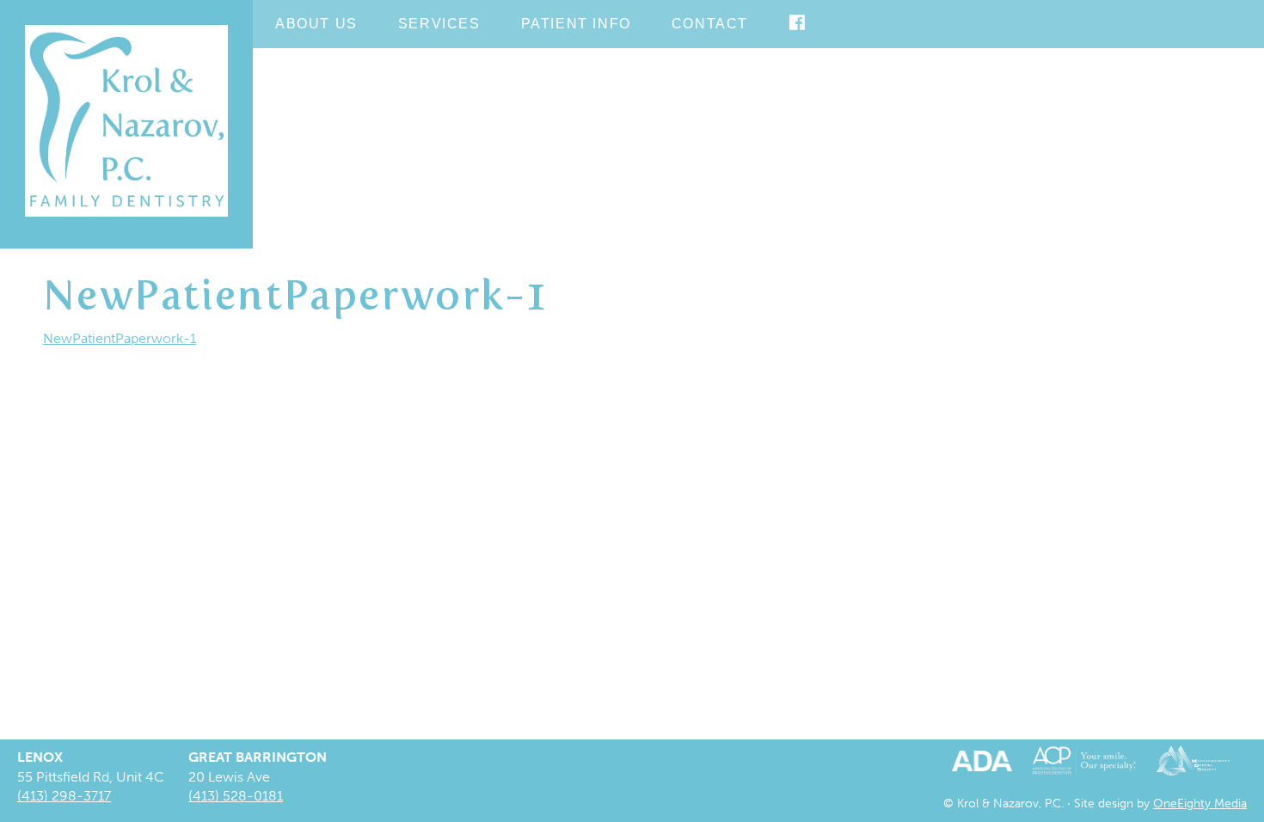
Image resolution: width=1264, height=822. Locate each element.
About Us (316, 23)
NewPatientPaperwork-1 (119, 338)
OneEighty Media (1200, 803)
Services (439, 23)
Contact (710, 23)
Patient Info (576, 23)
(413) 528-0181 (235, 796)
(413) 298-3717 (64, 796)
